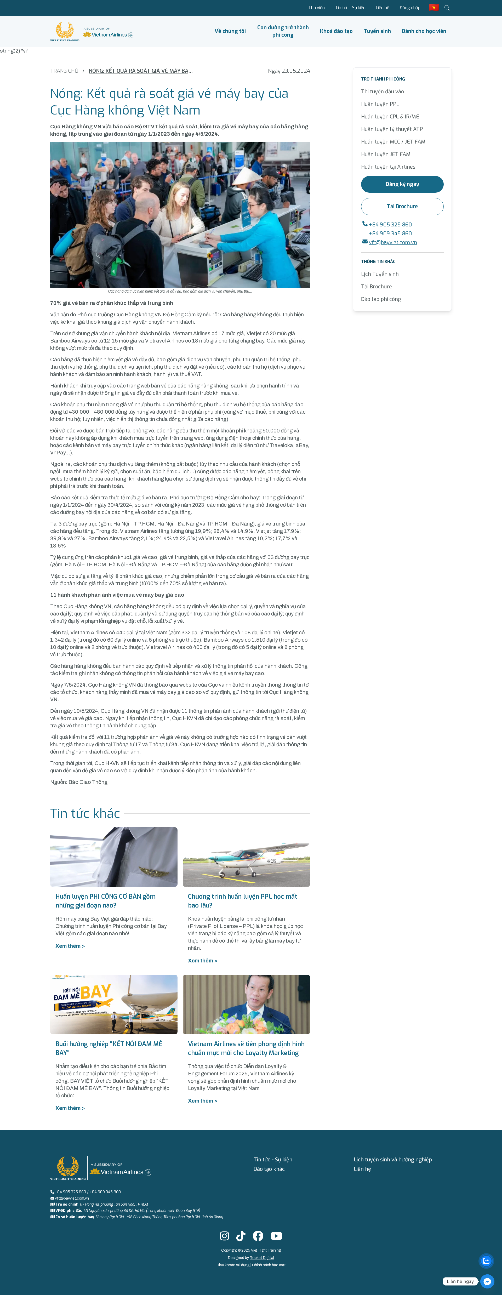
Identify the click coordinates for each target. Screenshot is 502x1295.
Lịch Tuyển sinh (380, 274)
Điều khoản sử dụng (233, 1265)
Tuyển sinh (377, 31)
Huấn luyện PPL (380, 104)
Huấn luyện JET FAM (385, 154)
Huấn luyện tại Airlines (388, 166)
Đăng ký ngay (402, 184)
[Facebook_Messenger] (487, 1281)
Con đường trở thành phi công (283, 31)
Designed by (251, 1258)
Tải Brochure (402, 206)
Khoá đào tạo (336, 31)
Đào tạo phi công (381, 299)
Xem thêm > (70, 946)
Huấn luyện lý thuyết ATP (392, 129)
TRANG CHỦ (64, 71)
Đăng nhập (410, 7)
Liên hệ (382, 7)
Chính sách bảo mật (269, 1265)
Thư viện (316, 7)
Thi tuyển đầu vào (382, 91)
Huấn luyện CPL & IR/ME (390, 116)
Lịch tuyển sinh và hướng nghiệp (393, 1159)
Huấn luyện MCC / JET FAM (393, 141)
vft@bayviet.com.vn (393, 242)
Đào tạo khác (269, 1169)
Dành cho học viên (424, 31)
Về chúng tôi (230, 31)
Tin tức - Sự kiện (350, 7)
